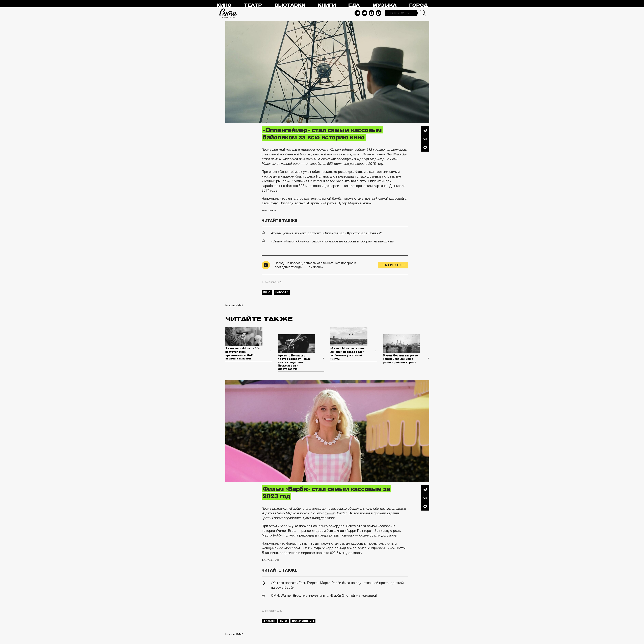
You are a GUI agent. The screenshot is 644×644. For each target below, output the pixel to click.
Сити (228, 13)
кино (266, 292)
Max (378, 13)
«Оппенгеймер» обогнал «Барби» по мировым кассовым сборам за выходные (332, 241)
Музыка (384, 5)
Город (418, 5)
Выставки (289, 5)
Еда (354, 5)
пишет (380, 154)
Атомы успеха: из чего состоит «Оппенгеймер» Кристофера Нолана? (326, 233)
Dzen (371, 13)
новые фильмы (303, 621)
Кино (223, 5)
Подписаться (393, 265)
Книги (327, 5)
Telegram (357, 13)
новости (281, 292)
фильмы (269, 621)
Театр (253, 5)
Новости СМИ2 (234, 305)
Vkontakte (364, 13)
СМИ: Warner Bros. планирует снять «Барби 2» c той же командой (324, 595)
